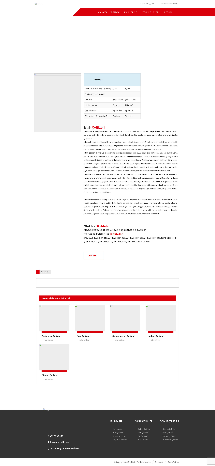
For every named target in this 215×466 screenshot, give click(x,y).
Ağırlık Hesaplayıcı (120, 436)
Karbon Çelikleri (144, 429)
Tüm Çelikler (118, 433)
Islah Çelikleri (143, 433)
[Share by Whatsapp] (110, 283)
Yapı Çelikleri (143, 440)
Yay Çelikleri (142, 436)
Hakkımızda (117, 429)
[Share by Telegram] (116, 283)
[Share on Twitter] (98, 283)
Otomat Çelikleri (169, 429)
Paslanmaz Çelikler (170, 440)
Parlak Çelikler (45, 272)
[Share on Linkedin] (104, 283)
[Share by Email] (122, 283)
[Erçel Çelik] (50, 6)
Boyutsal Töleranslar (121, 440)
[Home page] (83, 45)
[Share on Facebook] (92, 283)
